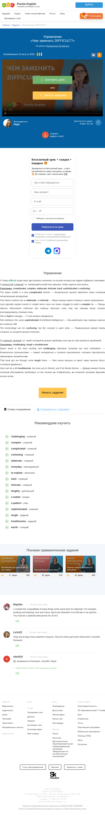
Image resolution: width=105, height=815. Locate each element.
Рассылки (56, 738)
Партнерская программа (89, 727)
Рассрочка (82, 744)
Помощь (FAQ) (84, 736)
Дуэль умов (57, 710)
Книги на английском (35, 13)
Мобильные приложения (89, 731)
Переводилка (58, 706)
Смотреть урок (53, 79)
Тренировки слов (12, 18)
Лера (17, 124)
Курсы (17, 13)
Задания (6, 13)
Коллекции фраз (34, 729)
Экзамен (31, 721)
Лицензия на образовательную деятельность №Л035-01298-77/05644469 (53, 806)
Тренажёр (6, 719)
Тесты (52, 13)
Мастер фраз (58, 715)
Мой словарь (33, 733)
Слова (30, 708)
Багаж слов (57, 719)
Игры (62, 13)
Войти (89, 4)
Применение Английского (57, 46)
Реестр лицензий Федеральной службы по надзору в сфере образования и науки (52, 809)
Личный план (8, 733)
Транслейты (7, 723)
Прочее (55, 729)
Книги (29, 702)
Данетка (31, 717)
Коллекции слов (34, 725)
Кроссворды (57, 723)
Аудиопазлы (7, 710)
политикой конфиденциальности (58, 236)
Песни (55, 733)
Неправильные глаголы (12, 727)
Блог (80, 715)
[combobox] (35, 211)
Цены (80, 740)
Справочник (83, 719)
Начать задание (53, 95)
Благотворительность (87, 706)
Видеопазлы (7, 706)
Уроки (4, 715)
